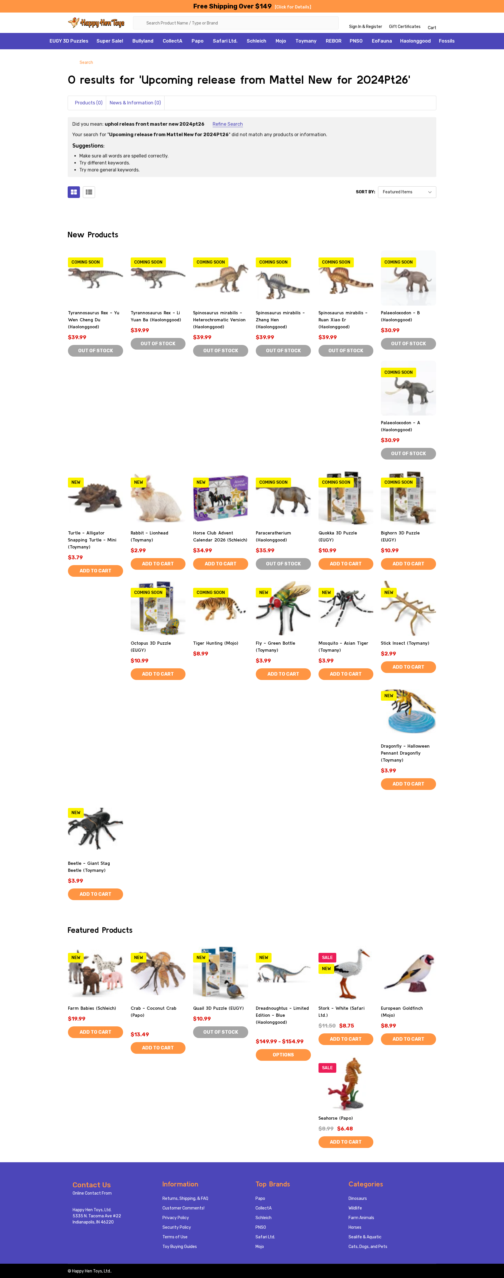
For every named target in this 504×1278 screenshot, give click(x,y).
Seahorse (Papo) (335, 1118)
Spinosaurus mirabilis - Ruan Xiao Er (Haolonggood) (343, 319)
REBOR (334, 41)
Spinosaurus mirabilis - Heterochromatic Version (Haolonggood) (219, 319)
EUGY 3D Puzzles (69, 41)
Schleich (256, 41)
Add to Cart (95, 571)
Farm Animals (361, 1217)
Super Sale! (110, 41)
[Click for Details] (293, 7)
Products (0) (88, 103)
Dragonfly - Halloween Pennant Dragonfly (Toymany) (405, 752)
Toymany (305, 41)
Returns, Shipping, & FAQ (185, 1198)
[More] (126, 41)
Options (283, 1055)
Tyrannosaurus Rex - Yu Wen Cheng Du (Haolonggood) (93, 319)
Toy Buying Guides (179, 1246)
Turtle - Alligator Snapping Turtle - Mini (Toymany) (92, 539)
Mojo (281, 41)
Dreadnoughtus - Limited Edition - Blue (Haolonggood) (282, 1015)
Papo (198, 41)
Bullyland (142, 41)
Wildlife (355, 1208)
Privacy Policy (175, 1217)
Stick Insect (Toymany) (405, 643)
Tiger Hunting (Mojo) (215, 643)
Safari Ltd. (225, 41)
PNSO (356, 41)
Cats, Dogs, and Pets (368, 1246)
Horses (355, 1227)
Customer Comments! (183, 1208)
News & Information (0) (135, 103)
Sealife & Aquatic (365, 1237)
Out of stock (95, 350)
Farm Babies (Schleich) (92, 1008)
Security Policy (176, 1227)
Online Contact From (92, 1193)
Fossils (447, 41)
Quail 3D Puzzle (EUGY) (218, 1008)
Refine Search (228, 124)
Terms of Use (175, 1237)
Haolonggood (415, 41)
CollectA (172, 41)
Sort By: (365, 192)
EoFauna (382, 41)
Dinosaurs (358, 1198)
